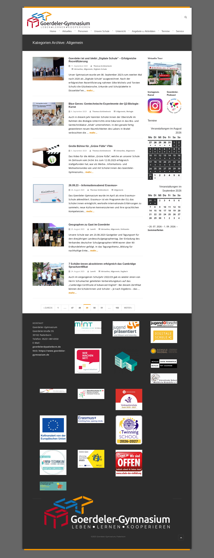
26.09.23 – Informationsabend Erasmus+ (93, 185)
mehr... (91, 90)
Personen (83, 30)
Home (53, 30)
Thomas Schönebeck (102, 66)
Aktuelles (67, 30)
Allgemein (88, 69)
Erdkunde (125, 229)
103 (117, 307)
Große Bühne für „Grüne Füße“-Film (91, 146)
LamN (93, 229)
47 (72, 307)
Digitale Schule (100, 69)
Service (180, 30)
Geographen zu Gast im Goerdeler (89, 224)
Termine (166, 30)
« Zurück (48, 307)
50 (94, 307)
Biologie (129, 111)
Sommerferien (155, 230)
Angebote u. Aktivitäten (143, 30)
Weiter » (128, 307)
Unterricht (121, 30)
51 (102, 307)
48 (80, 307)
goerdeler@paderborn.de (47, 346)
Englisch (124, 271)
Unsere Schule (101, 30)
